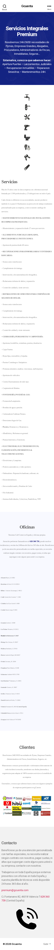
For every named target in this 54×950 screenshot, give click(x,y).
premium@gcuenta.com (15, 890)
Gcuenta (27, 6)
